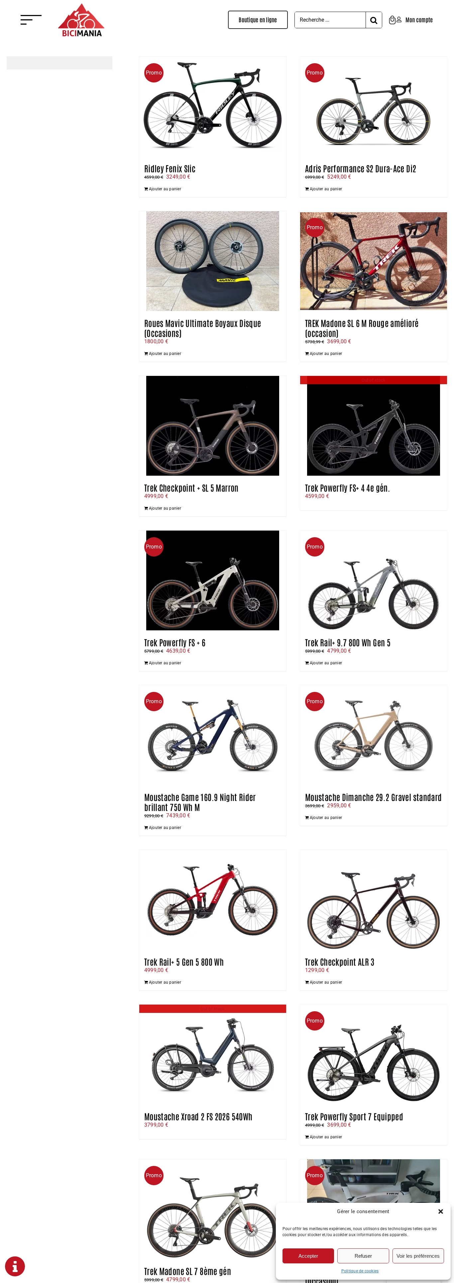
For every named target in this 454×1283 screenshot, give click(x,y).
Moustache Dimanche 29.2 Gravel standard (373, 796)
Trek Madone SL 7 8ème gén (187, 1270)
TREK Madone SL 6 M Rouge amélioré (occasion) (361, 327)
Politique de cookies (360, 1271)
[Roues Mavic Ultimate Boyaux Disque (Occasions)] (212, 261)
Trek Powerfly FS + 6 (175, 642)
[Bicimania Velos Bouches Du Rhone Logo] (81, 6)
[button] (440, 1211)
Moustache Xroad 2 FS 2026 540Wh (198, 1116)
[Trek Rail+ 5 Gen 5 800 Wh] (212, 900)
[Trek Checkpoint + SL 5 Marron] (212, 426)
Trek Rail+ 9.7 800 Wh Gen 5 (348, 642)
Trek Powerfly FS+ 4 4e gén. (347, 487)
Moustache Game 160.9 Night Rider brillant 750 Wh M (200, 801)
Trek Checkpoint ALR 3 (340, 961)
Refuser (363, 1256)
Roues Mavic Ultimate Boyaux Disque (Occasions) (202, 327)
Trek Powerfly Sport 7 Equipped (354, 1116)
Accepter (308, 1256)
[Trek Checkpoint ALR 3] (373, 900)
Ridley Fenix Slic (169, 168)
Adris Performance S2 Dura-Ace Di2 (360, 168)
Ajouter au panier (165, 189)
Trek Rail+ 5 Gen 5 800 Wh (184, 961)
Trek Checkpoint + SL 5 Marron (191, 487)
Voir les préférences (418, 1256)
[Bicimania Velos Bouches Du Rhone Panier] (392, 18)
